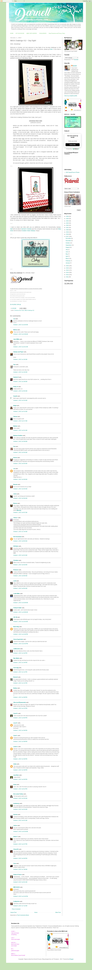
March (67, 258)
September (69, 245)
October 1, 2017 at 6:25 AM (20, 463)
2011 (67, 276)
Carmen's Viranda (26, 229)
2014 (67, 270)
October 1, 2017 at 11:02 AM (20, 621)
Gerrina (15, 814)
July (67, 249)
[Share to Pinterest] (25, 308)
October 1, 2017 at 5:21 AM (20, 430)
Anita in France (17, 874)
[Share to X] (23, 308)
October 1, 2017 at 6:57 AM (20, 512)
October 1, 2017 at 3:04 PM (20, 717)
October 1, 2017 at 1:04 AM (20, 372)
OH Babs (15, 546)
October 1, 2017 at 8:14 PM (20, 789)
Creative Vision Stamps (28, 230)
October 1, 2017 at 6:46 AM (20, 498)
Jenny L (15, 517)
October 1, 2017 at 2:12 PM (20, 708)
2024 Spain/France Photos (72, 172)
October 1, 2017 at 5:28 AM (20, 441)
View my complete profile (70, 95)
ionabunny (16, 803)
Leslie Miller (16, 593)
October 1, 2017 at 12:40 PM (20, 634)
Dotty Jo (15, 386)
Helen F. (15, 836)
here (51, 49)
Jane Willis (16, 339)
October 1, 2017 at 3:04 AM (20, 391)
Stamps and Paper (18, 351)
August (68, 247)
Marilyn (15, 426)
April (67, 256)
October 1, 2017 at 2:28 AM (20, 381)
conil (14, 580)
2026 (67, 216)
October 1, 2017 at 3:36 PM (20, 730)
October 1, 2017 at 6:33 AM (20, 488)
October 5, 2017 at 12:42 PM (20, 896)
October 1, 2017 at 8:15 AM (20, 555)
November (68, 240)
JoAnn (15, 825)
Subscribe (73, 144)
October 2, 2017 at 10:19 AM (20, 831)
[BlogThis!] (21, 308)
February (68, 260)
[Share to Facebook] (24, 308)
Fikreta (15, 416)
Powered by (69, 148)
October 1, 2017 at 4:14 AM (20, 411)
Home (35, 912)
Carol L (15, 735)
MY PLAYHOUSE (20, 33)
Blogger (71, 959)
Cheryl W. (16, 849)
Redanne (15, 569)
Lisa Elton (16, 775)
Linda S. (15, 746)
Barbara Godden (17, 435)
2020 (67, 229)
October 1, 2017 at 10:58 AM (20, 612)
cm (14, 468)
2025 (67, 218)
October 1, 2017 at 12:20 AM (20, 324)
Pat (14, 446)
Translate (76, 59)
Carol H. (15, 713)
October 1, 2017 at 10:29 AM (20, 602)
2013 (67, 272)
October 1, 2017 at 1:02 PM (20, 653)
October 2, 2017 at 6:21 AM (20, 820)
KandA (15, 396)
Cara (14, 863)
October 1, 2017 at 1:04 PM (20, 662)
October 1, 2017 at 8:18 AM (20, 564)
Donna (15, 457)
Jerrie (14, 494)
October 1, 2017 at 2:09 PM (20, 697)
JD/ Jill (15, 617)
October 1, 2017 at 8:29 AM (20, 575)
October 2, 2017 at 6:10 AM (20, 809)
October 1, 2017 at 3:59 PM (20, 741)
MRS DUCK (16, 887)
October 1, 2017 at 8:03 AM (20, 541)
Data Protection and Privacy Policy (57, 33)
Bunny (15, 503)
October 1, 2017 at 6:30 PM (20, 779)
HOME (11, 33)
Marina (15, 329)
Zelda (14, 764)
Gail (11, 229)
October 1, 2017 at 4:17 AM (20, 421)
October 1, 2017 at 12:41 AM (20, 346)
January (68, 263)
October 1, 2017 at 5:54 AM (20, 452)
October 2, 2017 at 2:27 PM (20, 844)
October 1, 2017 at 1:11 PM (20, 672)
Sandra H (15, 377)
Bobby (15, 688)
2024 (67, 221)
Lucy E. (15, 723)
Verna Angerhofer (18, 639)
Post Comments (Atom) (23, 915)
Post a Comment (16, 909)
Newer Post (13, 912)
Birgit (14, 405)
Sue (14, 364)
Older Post (58, 912)
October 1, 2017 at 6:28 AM (20, 479)
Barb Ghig (16, 626)
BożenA (15, 677)
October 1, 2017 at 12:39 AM (20, 334)
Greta (14, 784)
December (68, 238)
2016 (67, 265)
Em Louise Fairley (18, 794)
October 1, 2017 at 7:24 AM (20, 531)
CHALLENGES (42, 33)
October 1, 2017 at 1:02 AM (20, 359)
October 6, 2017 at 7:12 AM (20, 905)
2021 (67, 227)
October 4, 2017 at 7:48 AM (20, 869)
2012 (67, 274)
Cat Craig (15, 667)
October (68, 243)
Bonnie (15, 484)
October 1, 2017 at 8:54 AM (20, 588)
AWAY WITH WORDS (31, 33)
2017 (67, 236)
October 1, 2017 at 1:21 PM (20, 683)
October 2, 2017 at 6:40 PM (20, 858)
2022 (67, 225)
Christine (15, 560)
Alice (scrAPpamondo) (19, 702)
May (67, 254)
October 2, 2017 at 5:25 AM (20, 798)
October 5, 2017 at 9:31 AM (20, 882)
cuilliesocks (16, 648)
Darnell (75, 65)
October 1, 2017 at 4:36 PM (20, 770)
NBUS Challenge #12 (29, 310)
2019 (67, 232)
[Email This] (20, 308)
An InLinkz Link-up (15, 304)
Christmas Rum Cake (19, 310)
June (67, 251)
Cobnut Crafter (17, 607)
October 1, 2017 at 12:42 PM (20, 643)
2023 (67, 223)
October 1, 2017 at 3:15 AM (20, 400)
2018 (67, 234)
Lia (14, 318)
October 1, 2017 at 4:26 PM (20, 759)
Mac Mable (16, 658)
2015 (67, 268)
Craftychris (16, 901)
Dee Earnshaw (17, 536)
